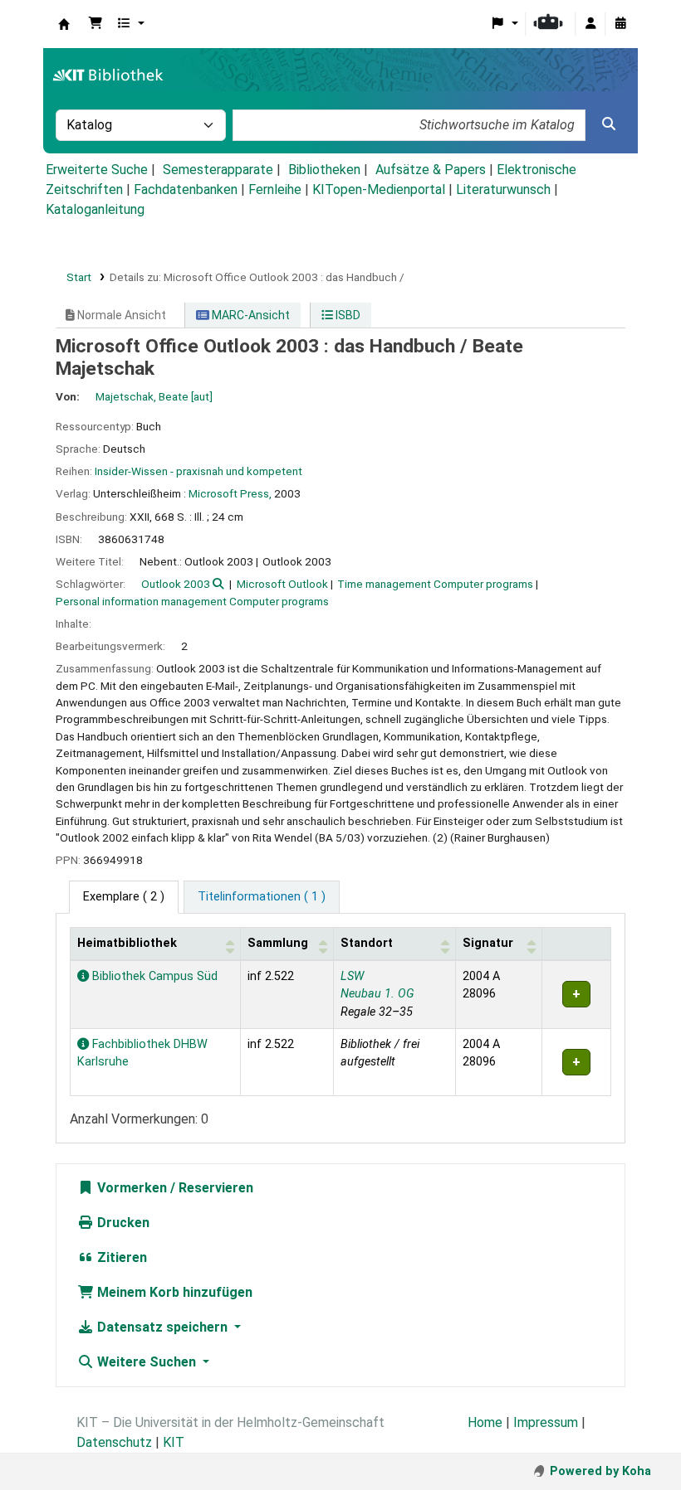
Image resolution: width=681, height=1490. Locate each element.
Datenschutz (114, 1442)
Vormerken (130, 1188)
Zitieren (120, 1257)
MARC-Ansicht (249, 315)
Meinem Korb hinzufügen (173, 1292)
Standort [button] (366, 943)
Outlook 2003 (175, 583)
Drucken (121, 1222)
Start (78, 277)
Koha (64, 24)
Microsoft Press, (230, 493)
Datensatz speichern (162, 1327)
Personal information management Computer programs (192, 601)
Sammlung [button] (277, 943)
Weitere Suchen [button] (146, 1362)
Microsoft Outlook (282, 583)
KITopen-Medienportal (378, 189)
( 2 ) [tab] (123, 897)
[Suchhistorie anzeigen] (620, 24)
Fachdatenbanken (186, 189)
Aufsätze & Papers (430, 169)
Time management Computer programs (435, 583)
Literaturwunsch (503, 189)
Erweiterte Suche (97, 169)
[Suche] (608, 124)
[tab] (262, 897)
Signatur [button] (488, 943)
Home (485, 1422)
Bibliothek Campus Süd (153, 976)
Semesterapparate (218, 169)
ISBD (346, 315)
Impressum (545, 1422)
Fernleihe (274, 189)
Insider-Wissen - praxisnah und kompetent (198, 471)
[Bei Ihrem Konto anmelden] (590, 24)
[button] (95, 24)
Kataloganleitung (95, 209)
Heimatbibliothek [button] (127, 943)
